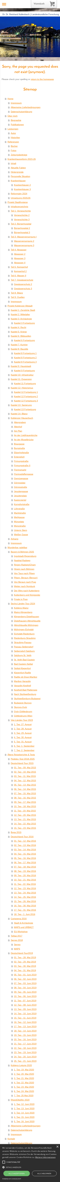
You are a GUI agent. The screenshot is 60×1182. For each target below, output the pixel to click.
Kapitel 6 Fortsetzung (24, 340)
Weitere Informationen (45, 1157)
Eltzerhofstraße (21, 452)
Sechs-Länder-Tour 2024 (23, 603)
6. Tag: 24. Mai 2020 (24, 1091)
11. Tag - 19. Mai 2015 (25, 810)
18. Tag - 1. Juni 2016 (24, 914)
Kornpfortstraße (21, 504)
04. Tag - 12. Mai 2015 (25, 780)
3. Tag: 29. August (23, 733)
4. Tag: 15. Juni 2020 (24, 1117)
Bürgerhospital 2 (22, 228)
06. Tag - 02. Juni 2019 (25, 979)
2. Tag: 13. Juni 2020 (24, 1108)
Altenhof (18, 426)
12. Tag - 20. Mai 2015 (25, 815)
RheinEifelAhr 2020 (20, 1100)
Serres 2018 (17, 940)
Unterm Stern (20, 530)
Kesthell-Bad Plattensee (25, 690)
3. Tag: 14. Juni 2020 (24, 1113)
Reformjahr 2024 (19, 193)
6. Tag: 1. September (24, 746)
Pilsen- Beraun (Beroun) (26, 577)
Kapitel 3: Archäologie (21, 319)
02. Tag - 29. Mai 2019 (25, 962)
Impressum (16, 103)
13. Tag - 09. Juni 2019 (25, 1009)
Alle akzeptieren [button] (16, 1173)
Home (10, 98)
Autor (13, 133)
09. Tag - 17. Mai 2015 (25, 802)
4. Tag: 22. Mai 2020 (24, 1082)
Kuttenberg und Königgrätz (27, 595)
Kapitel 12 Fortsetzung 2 (26, 396)
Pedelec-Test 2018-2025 (23, 759)
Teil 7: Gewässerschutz (22, 280)
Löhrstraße (19, 508)
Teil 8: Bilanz (17, 293)
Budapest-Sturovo (23, 703)
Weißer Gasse (21, 534)
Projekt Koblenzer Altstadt (20, 306)
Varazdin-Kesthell (22, 685)
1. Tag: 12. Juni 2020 (24, 1104)
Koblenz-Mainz (21, 608)
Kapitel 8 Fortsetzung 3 (25, 362)
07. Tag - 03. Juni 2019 (25, 983)
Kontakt (11, 1138)
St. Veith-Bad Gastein (24, 659)
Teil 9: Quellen (18, 297)
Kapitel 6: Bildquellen (21, 336)
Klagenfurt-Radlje (22, 672)
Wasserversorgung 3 (24, 245)
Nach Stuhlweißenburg (25, 694)
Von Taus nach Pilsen (24, 573)
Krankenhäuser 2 (22, 185)
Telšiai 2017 (16, 936)
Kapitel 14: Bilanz (19, 413)
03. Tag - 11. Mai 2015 (25, 776)
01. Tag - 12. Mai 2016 (25, 841)
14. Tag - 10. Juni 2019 (25, 1013)
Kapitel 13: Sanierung (21, 405)
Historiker (15, 137)
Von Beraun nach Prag (25, 582)
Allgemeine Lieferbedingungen (25, 107)
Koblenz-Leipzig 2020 (21, 1065)
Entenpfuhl (19, 457)
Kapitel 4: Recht (18, 327)
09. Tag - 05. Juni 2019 (25, 992)
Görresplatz (19, 482)
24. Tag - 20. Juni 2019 (25, 1056)
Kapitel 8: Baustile (19, 349)
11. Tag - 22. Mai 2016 (25, 884)
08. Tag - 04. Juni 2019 (25, 987)
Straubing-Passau (22, 642)
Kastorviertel (20, 500)
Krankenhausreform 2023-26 (22, 159)
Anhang (14, 539)
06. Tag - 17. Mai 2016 (25, 862)
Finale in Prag (21, 599)
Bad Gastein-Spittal (23, 664)
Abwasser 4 (19, 262)
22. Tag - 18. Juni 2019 (25, 1048)
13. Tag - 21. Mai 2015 (25, 819)
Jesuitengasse (21, 491)
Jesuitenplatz (20, 495)
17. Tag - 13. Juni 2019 (25, 1026)
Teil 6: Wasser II (18, 275)
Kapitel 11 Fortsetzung (25, 383)
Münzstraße (20, 526)
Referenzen (13, 142)
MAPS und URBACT (24, 927)
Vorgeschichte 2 (22, 215)
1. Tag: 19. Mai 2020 (24, 1069)
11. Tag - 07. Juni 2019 (25, 1000)
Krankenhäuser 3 (22, 189)
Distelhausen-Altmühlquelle (27, 621)
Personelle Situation (20, 176)
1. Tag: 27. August (23, 724)
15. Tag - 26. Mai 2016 (25, 901)
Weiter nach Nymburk (24, 586)
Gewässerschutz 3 (23, 288)
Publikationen (17, 124)
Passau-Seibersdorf (23, 646)
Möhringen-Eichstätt (24, 629)
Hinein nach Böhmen (24, 569)
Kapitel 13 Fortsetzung (25, 409)
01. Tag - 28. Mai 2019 (25, 957)
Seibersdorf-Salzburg (24, 651)
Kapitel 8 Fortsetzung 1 (25, 353)
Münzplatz (19, 521)
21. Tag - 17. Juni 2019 (25, 1044)
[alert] (30, 1163)
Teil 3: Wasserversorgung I (24, 237)
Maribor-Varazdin (22, 681)
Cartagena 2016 (19, 918)
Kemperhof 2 (20, 271)
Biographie (16, 120)
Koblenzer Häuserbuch (22, 418)
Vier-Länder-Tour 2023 (22, 720)
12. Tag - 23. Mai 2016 (25, 888)
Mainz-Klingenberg (23, 612)
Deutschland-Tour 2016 (22, 836)
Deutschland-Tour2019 (22, 953)
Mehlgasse (19, 517)
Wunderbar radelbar (17, 547)
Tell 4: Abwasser (18, 249)
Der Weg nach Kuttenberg (26, 590)
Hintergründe (17, 172)
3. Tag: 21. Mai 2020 (24, 1078)
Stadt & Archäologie (23, 923)
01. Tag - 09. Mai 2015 (25, 767)
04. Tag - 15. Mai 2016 (25, 854)
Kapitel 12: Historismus (22, 388)
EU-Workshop (21, 931)
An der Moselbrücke (24, 439)
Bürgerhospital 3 (22, 232)
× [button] (57, 1147)
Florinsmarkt (20, 470)
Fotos (13, 150)
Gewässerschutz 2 (23, 284)
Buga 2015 (16, 832)
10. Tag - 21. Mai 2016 (25, 880)
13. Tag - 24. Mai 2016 (25, 892)
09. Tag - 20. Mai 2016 (25, 875)
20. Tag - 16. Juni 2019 (25, 1039)
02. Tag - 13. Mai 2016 (25, 845)
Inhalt (13, 163)
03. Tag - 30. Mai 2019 (25, 966)
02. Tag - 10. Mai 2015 (25, 772)
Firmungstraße (21, 461)
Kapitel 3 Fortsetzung (24, 323)
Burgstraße (19, 448)
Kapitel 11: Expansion (21, 379)
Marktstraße (20, 513)
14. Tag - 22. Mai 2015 (25, 823)
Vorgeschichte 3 (22, 219)
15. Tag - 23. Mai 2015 (25, 828)
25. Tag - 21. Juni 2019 (25, 1061)
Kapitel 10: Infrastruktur (22, 375)
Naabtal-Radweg (22, 560)
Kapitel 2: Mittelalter (20, 314)
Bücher (14, 146)
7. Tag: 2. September (24, 750)
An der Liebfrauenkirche (25, 435)
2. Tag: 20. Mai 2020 (24, 1074)
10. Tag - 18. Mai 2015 (25, 806)
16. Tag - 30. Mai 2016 (25, 905)
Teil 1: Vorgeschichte (21, 211)
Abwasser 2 (19, 254)
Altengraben (20, 422)
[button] (4, 1162)
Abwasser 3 (19, 258)
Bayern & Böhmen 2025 (22, 552)
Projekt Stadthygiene (18, 202)
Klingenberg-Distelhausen (26, 616)
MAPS (17, 949)
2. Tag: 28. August (23, 728)
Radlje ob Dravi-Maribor (25, 677)
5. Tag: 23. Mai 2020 (24, 1087)
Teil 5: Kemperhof (19, 267)
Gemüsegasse (21, 478)
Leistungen (13, 129)
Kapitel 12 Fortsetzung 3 (26, 400)
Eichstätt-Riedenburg (24, 634)
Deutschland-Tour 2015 (22, 763)
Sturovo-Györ (20, 707)
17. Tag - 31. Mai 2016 (25, 910)
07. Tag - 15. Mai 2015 (25, 793)
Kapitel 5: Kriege (19, 331)
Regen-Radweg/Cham (25, 564)
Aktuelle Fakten (18, 167)
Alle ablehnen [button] (44, 1173)
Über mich (13, 116)
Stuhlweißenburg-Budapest (27, 698)
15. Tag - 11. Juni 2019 (25, 1018)
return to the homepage (42, 79)
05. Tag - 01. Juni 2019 (25, 974)
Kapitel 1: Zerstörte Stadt (23, 310)
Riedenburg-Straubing (25, 638)
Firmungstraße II (22, 465)
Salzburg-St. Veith (22, 655)
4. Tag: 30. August (23, 737)
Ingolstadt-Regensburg (25, 556)
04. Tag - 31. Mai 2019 (25, 970)
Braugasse (19, 444)
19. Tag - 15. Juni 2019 (25, 1035)
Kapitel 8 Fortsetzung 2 (25, 357)
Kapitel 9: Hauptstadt (21, 366)
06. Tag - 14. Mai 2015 (25, 789)
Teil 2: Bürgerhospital (21, 224)
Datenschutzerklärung (21, 111)
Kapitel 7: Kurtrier (19, 344)
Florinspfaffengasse (23, 474)
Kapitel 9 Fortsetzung (24, 370)
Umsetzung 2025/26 (20, 198)
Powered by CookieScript (11, 1179)
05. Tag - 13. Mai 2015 (25, 785)
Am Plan (18, 431)
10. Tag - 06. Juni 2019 (25, 996)
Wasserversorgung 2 (24, 241)
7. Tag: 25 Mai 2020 (23, 1095)
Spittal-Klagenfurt (22, 668)
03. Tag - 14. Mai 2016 (25, 849)
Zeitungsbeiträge (19, 155)
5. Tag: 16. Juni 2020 (24, 1121)
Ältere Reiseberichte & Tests (21, 754)
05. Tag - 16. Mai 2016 (25, 858)
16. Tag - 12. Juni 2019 (25, 1022)
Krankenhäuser (18, 180)
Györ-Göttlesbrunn (23, 711)
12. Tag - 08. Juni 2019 (25, 1005)
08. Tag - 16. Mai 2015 (25, 798)
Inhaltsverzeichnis (19, 206)
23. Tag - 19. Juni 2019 (25, 1052)
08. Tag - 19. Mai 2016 (25, 871)
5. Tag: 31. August (23, 741)
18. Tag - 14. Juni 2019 (25, 1031)
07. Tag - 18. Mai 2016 (25, 867)
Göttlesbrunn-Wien (23, 716)
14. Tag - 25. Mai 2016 (25, 897)
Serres (17, 944)
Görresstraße (20, 487)
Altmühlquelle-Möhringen (26, 625)
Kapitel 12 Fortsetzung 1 (26, 392)
